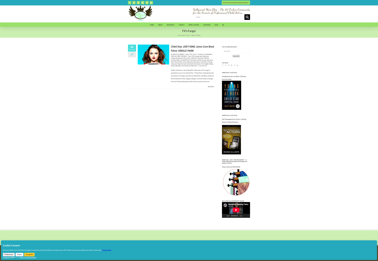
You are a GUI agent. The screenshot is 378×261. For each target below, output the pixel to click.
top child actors (193, 66)
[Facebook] (223, 65)
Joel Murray (200, 60)
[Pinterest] (234, 65)
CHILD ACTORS (175, 56)
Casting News (208, 54)
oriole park (174, 64)
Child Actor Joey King (197, 58)
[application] (236, 210)
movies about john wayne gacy (191, 62)
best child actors (204, 56)
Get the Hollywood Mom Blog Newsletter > (236, 2)
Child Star (206, 58)
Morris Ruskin (178, 62)
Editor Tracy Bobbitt (178, 54)
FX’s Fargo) (193, 60)
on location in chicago (206, 62)
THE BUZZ (184, 56)
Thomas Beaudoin (176, 66)
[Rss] (231, 65)
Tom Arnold (185, 66)
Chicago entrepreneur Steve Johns (180, 58)
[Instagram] (228, 65)
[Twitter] (226, 65)
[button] (223, 24)
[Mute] (244, 216)
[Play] (225, 216)
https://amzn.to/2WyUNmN (231, 167)
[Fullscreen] (247, 216)
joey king (206, 60)
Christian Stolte (175, 60)
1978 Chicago (195, 56)
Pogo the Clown (181, 64)
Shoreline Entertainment (194, 64)
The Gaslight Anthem (207, 64)
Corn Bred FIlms (184, 60)
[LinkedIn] (237, 65)
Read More (211, 86)
